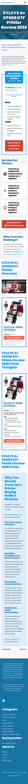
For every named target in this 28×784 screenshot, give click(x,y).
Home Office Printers (9, 743)
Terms (4, 757)
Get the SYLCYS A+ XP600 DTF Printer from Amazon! (13, 47)
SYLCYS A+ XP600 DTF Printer (13, 328)
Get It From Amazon (14, 338)
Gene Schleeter (14, 34)
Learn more (10, 64)
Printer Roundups (7, 726)
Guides (4, 720)
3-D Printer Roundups (9, 717)
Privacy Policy (6, 760)
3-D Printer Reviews (8, 714)
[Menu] (25, 2)
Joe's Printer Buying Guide (15, 772)
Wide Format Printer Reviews (11, 734)
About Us (5, 752)
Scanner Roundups (8, 731)
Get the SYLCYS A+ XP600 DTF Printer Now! (14, 146)
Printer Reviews (7, 723)
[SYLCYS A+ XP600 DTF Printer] (14, 312)
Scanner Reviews (7, 728)
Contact (4, 754)
